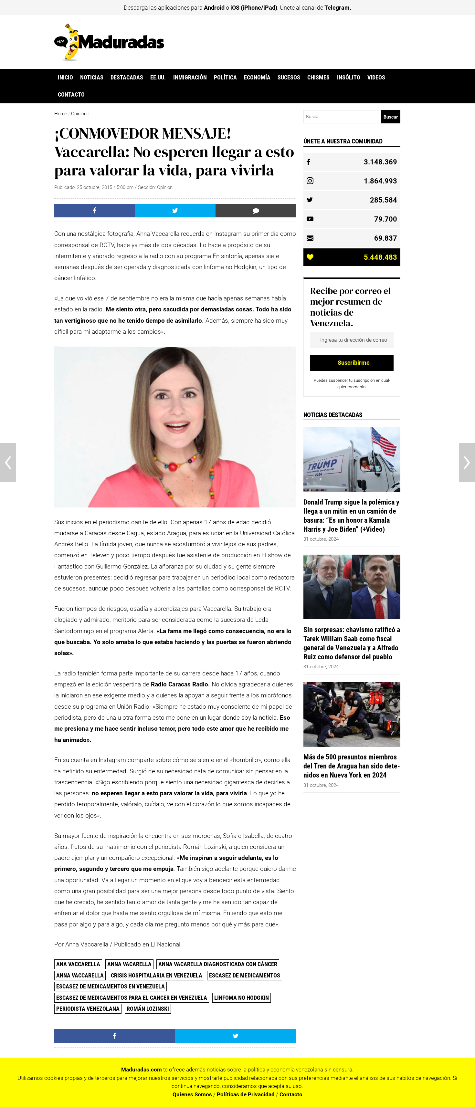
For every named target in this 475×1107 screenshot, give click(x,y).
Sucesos (289, 77)
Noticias (91, 77)
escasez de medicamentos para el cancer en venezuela (131, 997)
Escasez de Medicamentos (244, 975)
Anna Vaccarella (80, 975)
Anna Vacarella (129, 964)
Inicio (65, 77)
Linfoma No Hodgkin (241, 997)
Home (60, 114)
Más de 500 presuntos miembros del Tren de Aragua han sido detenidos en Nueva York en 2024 (351, 766)
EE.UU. (158, 77)
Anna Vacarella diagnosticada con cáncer (217, 964)
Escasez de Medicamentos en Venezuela (110, 986)
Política (225, 77)
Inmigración (190, 77)
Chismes (318, 77)
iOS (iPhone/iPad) (253, 7)
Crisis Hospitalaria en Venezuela (156, 975)
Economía (257, 77)
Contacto (71, 94)
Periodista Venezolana (88, 1008)
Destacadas (127, 77)
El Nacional (165, 944)
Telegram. (337, 7)
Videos (376, 77)
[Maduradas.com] (109, 59)
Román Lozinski (148, 1008)
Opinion (79, 114)
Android (214, 7)
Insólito (348, 77)
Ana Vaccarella (78, 964)
